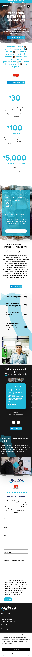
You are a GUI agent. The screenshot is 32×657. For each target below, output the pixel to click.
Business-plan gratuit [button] (13, 297)
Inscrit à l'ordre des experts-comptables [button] (13, 305)
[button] (28, 6)
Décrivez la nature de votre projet (14, 560)
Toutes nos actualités (6, 619)
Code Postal (7, 552)
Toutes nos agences (6, 629)
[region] (16, 645)
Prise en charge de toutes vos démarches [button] (12, 315)
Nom (5, 519)
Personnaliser (16, 654)
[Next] (18, 422)
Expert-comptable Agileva (8, 617)
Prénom (6, 527)
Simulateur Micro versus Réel (8, 621)
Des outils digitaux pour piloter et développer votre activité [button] (12, 327)
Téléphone (7, 544)
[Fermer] (30, 634)
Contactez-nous (5, 631)
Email (5, 535)
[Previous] (13, 422)
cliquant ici (17, 594)
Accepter (16, 649)
